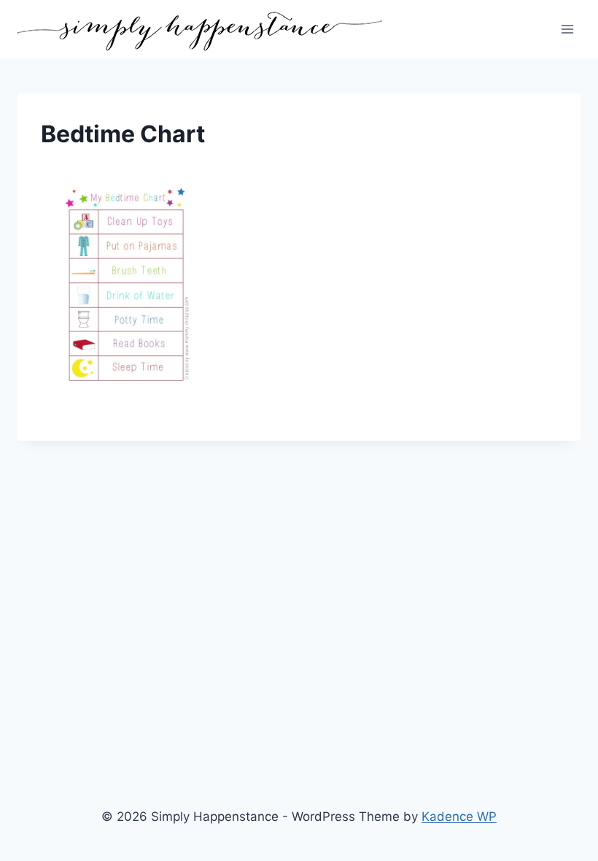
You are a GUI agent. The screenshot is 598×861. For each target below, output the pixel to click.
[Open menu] (567, 29)
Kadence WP (459, 816)
